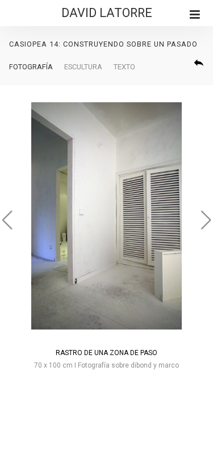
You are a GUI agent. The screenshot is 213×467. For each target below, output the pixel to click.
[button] (201, 220)
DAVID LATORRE (106, 13)
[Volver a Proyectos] (198, 62)
